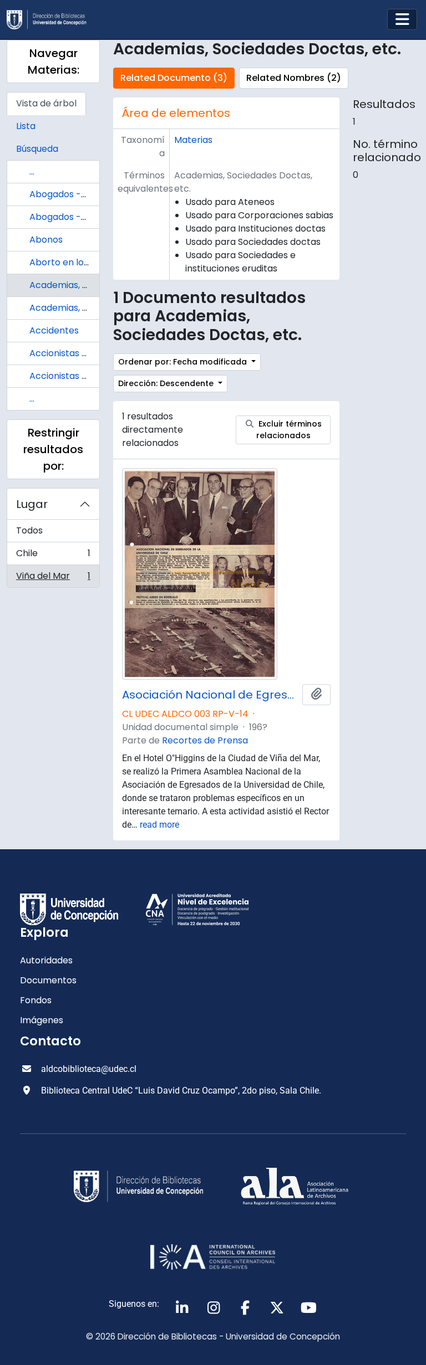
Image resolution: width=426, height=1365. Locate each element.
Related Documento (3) (173, 77)
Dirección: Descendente (167, 383)
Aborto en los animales (79, 262)
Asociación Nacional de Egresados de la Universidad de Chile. (210, 694)
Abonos (46, 239)
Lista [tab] (26, 126)
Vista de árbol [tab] (46, 103)
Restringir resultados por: (53, 449)
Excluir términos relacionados (289, 429)
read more (159, 824)
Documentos (48, 980)
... (31, 171)
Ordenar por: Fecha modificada (183, 361)
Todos (29, 530)
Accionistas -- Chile (72, 353)
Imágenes (41, 1020)
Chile (53, 556)
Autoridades (46, 960)
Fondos (36, 1000)
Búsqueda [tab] (37, 148)
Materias (193, 140)
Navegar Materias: (53, 61)
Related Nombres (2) (293, 77)
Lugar (32, 504)
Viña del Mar (53, 578)
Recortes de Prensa (205, 740)
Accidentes (54, 330)
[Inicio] (51, 20)
